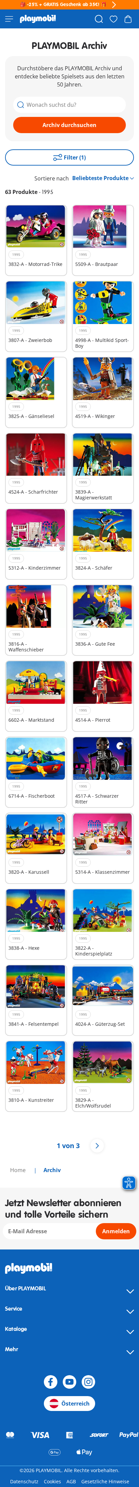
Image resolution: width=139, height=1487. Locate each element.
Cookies (52, 1481)
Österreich (75, 1403)
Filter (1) (75, 157)
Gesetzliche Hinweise (105, 1481)
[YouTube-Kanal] (69, 1382)
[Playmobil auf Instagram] (88, 1382)
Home (18, 1170)
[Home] (38, 19)
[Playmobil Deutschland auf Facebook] (50, 1382)
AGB (71, 1481)
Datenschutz (24, 1481)
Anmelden (116, 1231)
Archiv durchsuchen (69, 125)
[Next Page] (97, 1146)
